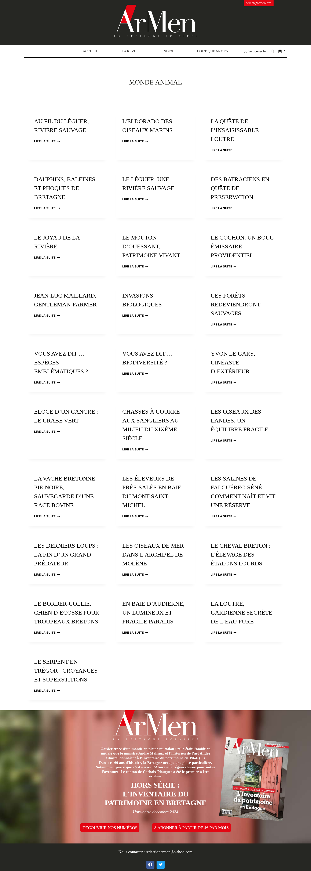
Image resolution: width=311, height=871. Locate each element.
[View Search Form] (272, 51)
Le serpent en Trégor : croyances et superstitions (66, 670)
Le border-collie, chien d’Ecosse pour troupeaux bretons (66, 612)
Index (167, 51)
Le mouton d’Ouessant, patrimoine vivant (151, 246)
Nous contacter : (132, 852)
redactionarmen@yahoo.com (169, 852)
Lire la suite (47, 141)
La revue (130, 51)
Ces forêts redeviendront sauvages (235, 304)
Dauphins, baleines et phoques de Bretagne (64, 188)
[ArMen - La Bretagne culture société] (155, 20)
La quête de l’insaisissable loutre (235, 130)
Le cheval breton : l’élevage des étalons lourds (240, 554)
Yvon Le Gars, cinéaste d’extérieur (233, 362)
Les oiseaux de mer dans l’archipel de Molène (153, 554)
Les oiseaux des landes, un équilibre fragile (239, 420)
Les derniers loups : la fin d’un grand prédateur (66, 554)
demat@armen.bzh (258, 3)
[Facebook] (150, 865)
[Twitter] (161, 865)
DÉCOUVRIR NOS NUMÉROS (110, 827)
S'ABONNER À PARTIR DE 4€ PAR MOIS (191, 827)
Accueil (90, 51)
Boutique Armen (212, 51)
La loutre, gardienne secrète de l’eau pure (241, 612)
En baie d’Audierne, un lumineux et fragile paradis (153, 612)
